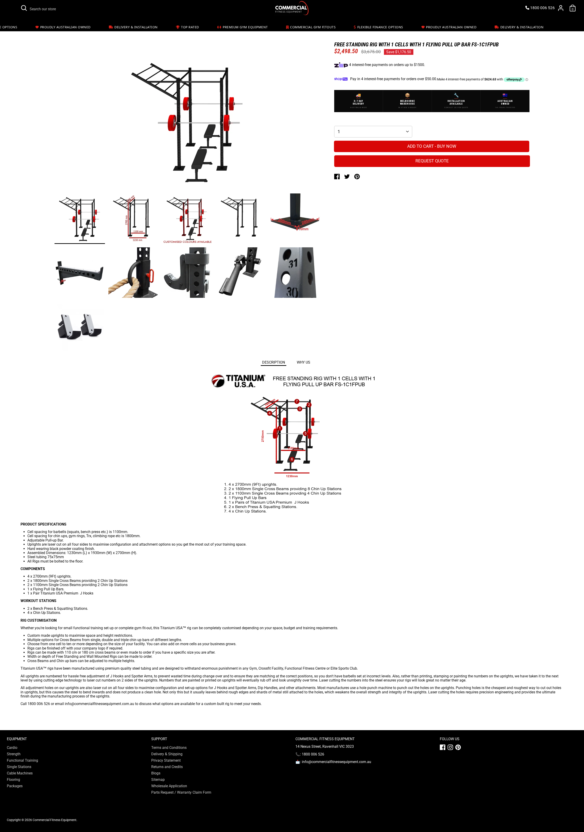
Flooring (13, 779)
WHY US (303, 362)
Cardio (12, 747)
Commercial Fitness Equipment (54, 820)
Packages (15, 786)
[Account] (560, 8)
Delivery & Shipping (166, 754)
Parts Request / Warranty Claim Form (181, 792)
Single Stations (19, 767)
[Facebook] (442, 747)
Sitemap (158, 779)
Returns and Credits (167, 767)
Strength (14, 754)
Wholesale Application (169, 786)
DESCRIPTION (273, 362)
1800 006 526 (542, 8)
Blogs (155, 773)
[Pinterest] (458, 747)
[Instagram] (450, 747)
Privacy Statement (166, 760)
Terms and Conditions (169, 747)
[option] (188, 123)
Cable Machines (20, 773)
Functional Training (22, 760)
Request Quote (432, 161)
